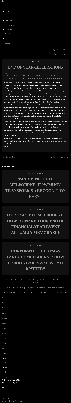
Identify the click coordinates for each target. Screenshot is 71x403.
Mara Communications (23, 383)
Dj (6, 16)
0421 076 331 (7, 398)
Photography (9, 25)
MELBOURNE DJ (43, 293)
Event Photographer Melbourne (40, 280)
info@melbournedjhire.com (12, 401)
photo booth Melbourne (54, 78)
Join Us (7, 34)
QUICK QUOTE (9, 73)
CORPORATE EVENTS (35, 173)
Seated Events (11, 157)
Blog (6, 38)
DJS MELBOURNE (27, 293)
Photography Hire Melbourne (36, 288)
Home (7, 11)
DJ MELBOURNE (10, 293)
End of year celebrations (35, 67)
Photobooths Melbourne (56, 288)
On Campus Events (57, 157)
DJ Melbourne (39, 76)
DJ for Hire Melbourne (14, 76)
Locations (8, 29)
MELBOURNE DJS (60, 293)
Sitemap (5, 377)
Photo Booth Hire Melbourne (16, 280)
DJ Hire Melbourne (28, 76)
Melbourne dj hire (30, 78)
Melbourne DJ (19, 78)
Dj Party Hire (49, 76)
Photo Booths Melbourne (14, 288)
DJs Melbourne (59, 76)
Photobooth (9, 20)
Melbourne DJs (41, 78)
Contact (7, 43)
